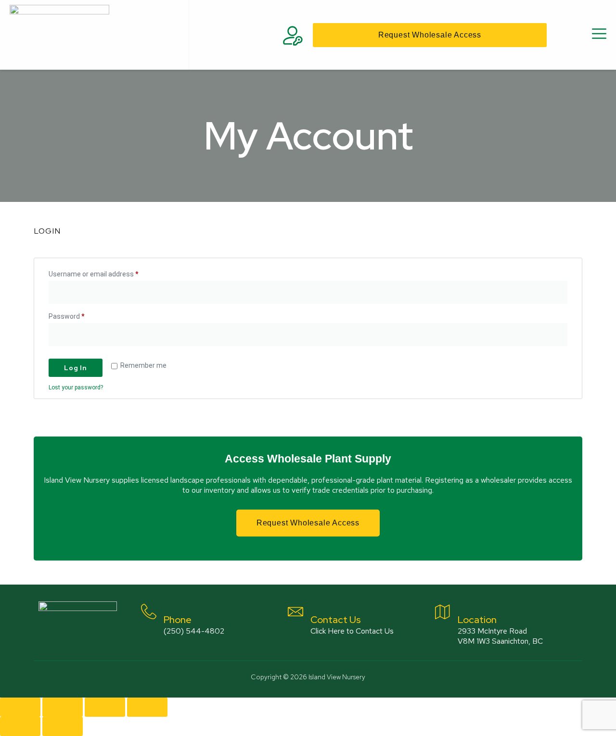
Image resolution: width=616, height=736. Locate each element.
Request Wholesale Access (308, 523)
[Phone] (148, 611)
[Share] (105, 707)
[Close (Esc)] (147, 707)
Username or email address (107, 272)
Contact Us (335, 619)
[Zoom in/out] (20, 707)
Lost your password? (76, 387)
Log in (75, 367)
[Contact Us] (295, 611)
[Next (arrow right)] (62, 726)
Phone (178, 619)
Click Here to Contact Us (352, 631)
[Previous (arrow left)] (20, 726)
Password (80, 315)
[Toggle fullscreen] (62, 707)
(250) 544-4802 (194, 631)
